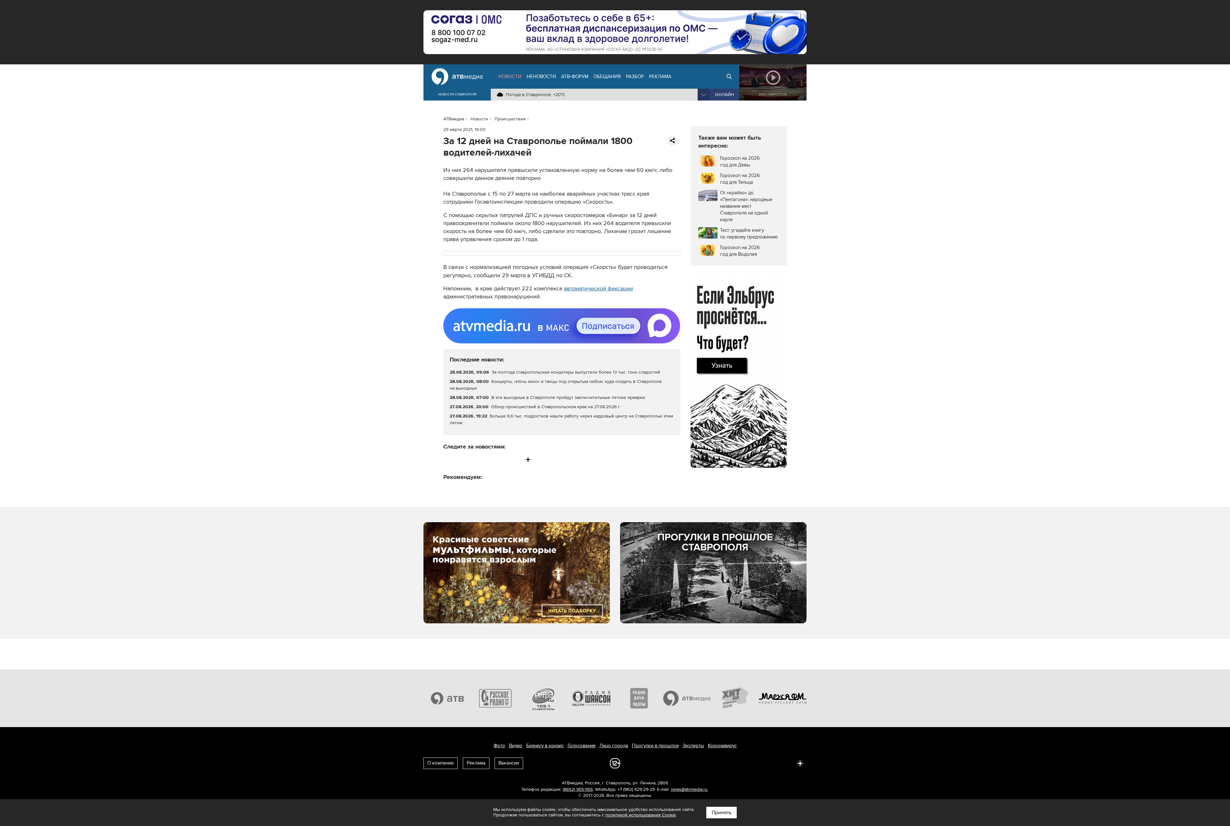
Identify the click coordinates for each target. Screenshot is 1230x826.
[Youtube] (501, 460)
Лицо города (613, 746)
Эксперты (693, 746)
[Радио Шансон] (591, 698)
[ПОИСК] (729, 76)
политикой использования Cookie (640, 815)
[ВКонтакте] (449, 460)
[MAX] (488, 460)
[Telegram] (462, 460)
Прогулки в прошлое (655, 746)
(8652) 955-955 (578, 789)
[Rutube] (515, 460)
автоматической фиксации (598, 288)
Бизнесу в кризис (545, 746)
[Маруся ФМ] (783, 698)
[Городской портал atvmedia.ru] (687, 698)
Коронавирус (722, 746)
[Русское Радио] (496, 698)
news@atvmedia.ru (689, 789)
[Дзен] (528, 460)
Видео (515, 746)
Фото (499, 746)
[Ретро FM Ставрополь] (543, 698)
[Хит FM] (735, 698)
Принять (721, 812)
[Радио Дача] (639, 698)
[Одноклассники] (475, 460)
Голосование (581, 746)
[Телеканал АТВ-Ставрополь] (447, 698)
